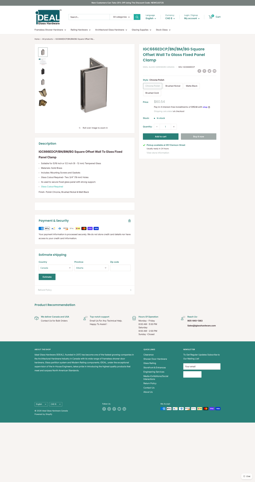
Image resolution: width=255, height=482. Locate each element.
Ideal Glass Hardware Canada (159, 67)
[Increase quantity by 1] (174, 126)
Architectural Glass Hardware (109, 29)
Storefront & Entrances (154, 367)
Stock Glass (162, 29)
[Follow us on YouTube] (119, 409)
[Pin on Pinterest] (204, 71)
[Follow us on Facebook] (104, 409)
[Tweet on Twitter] (209, 71)
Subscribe (192, 374)
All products (47, 39)
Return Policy (149, 383)
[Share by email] (214, 71)
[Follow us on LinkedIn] (124, 409)
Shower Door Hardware (155, 359)
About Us (148, 392)
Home (37, 39)
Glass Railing (149, 363)
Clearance (148, 354)
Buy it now (198, 136)
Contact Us (148, 387)
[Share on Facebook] (199, 71)
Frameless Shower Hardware (49, 29)
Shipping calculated (163, 111)
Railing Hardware (79, 29)
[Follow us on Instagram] (109, 409)
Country (43, 262)
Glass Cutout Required (52, 186)
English (39, 404)
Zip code (114, 262)
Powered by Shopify (43, 414)
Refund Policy (45, 290)
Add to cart (160, 136)
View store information (158, 152)
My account (190, 18)
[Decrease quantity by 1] (157, 126)
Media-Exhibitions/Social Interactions (155, 377)
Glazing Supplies (140, 29)
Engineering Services (153, 371)
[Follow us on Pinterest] (114, 409)
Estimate (47, 277)
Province (78, 262)
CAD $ (53, 404)
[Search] (137, 17)
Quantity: (147, 126)
